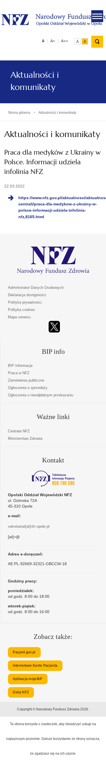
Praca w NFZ (18, 373)
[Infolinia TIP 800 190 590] (53, 479)
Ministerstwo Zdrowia (25, 438)
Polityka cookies (21, 310)
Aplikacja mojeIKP (27, 679)
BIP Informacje (20, 365)
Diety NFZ (21, 692)
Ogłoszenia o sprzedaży (27, 388)
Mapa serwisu (19, 317)
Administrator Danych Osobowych (36, 287)
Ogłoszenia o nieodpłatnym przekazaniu (40, 395)
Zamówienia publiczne (26, 380)
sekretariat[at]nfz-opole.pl (28, 526)
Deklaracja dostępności (27, 295)
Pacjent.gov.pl (24, 652)
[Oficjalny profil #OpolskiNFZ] (54, 327)
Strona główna (19, 113)
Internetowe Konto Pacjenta (35, 666)
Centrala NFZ (19, 431)
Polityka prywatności (25, 302)
